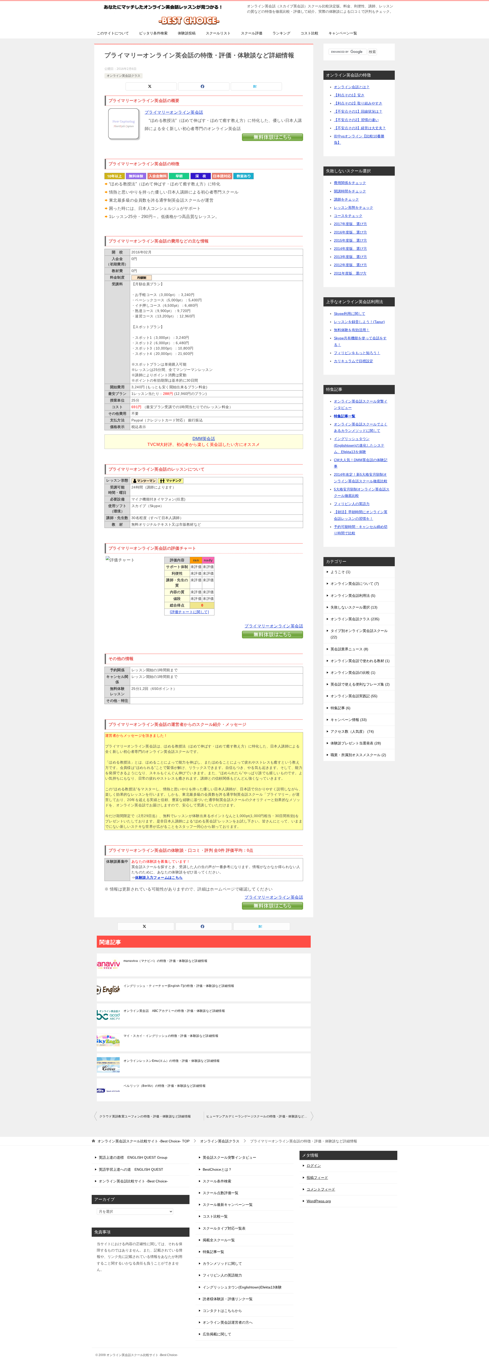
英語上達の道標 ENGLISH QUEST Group (133, 1157)
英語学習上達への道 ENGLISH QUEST (131, 1169)
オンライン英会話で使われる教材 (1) (360, 661)
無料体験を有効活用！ (352, 330)
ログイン (314, 1166)
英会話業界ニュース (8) (349, 649)
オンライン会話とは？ (352, 87)
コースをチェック (348, 216)
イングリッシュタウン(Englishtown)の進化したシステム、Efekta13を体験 (359, 445)
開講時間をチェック (350, 191)
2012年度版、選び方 (350, 265)
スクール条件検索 (217, 1181)
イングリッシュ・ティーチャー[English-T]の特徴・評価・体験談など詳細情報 (179, 986)
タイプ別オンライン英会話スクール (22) (359, 634)
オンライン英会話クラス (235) (355, 619)
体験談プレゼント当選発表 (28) (356, 743)
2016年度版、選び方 (350, 232)
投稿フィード (317, 1178)
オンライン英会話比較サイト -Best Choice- (133, 1181)
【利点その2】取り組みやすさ (358, 103)
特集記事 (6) (340, 708)
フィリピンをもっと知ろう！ (357, 353)
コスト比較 (309, 33)
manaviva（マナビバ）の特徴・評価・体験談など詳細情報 (165, 961)
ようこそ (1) (340, 572)
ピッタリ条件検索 (153, 33)
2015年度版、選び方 (350, 240)
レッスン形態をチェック (353, 207)
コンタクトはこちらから (222, 1311)
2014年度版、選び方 (350, 249)
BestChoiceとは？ (217, 1169)
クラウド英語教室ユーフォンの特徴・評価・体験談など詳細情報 (145, 1116)
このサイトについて (113, 33)
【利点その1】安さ (349, 95)
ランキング (281, 33)
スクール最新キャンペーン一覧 (228, 1205)
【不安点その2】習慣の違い (356, 120)
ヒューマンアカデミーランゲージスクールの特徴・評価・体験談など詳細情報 (259, 1116)
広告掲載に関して (217, 1334)
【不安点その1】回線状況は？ (358, 111)
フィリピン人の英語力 (352, 504)
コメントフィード (321, 1189)
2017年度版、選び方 (350, 224)
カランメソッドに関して (222, 1263)
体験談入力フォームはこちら (159, 877)
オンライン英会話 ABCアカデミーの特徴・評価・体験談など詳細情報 (174, 1011)
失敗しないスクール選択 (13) (354, 607)
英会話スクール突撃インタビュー (229, 1157)
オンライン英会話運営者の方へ (228, 1322)
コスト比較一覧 (215, 1216)
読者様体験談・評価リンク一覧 (228, 1299)
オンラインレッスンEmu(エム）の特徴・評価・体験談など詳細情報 (172, 1061)
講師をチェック (346, 199)
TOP (143, 1141)
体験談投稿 (187, 33)
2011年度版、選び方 (350, 273)
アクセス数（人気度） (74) (352, 731)
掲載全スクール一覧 (219, 1240)
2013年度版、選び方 (350, 257)
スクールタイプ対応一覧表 (224, 1228)
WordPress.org (319, 1201)
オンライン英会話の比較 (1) (353, 672)
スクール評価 (251, 33)
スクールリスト (218, 33)
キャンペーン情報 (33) (349, 720)
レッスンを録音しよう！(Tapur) (359, 322)
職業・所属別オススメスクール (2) (358, 755)
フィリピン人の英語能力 (222, 1275)
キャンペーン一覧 (343, 33)
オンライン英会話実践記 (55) (354, 696)
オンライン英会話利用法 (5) (353, 596)
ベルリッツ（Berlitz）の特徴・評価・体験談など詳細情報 (165, 1086)
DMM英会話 (204, 438)
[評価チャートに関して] (189, 612)
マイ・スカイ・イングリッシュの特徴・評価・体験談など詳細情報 (171, 1036)
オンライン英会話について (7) (355, 584)
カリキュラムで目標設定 (353, 361)
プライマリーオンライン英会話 (174, 112)
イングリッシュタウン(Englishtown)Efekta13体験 (242, 1287)
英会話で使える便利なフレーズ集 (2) (360, 684)
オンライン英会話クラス (123, 76)
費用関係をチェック (350, 183)
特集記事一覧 (344, 416)
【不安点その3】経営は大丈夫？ (360, 128)
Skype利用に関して (349, 314)
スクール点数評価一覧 (220, 1193)
